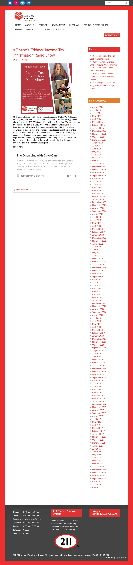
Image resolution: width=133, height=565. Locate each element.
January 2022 (98, 265)
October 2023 (98, 208)
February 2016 (98, 464)
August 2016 (97, 446)
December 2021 (99, 268)
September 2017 (99, 413)
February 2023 (98, 232)
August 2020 (97, 315)
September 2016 (99, 443)
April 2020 (96, 327)
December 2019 (99, 339)
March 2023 (97, 229)
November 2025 (99, 134)
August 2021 (97, 280)
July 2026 (96, 110)
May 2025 (96, 152)
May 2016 (96, 455)
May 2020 (96, 324)
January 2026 (98, 128)
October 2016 (98, 440)
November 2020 (99, 306)
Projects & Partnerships (96, 25)
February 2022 (98, 262)
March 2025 (97, 158)
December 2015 (99, 470)
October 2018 (98, 375)
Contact (43, 25)
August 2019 (97, 351)
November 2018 (99, 372)
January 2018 (98, 401)
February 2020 (98, 333)
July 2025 (96, 146)
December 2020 (99, 303)
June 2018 (96, 387)
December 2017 (99, 404)
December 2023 (99, 202)
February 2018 (98, 398)
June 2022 (96, 250)
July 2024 (96, 182)
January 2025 (98, 164)
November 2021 (99, 271)
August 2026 (97, 107)
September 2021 (99, 277)
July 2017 (96, 419)
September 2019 (99, 348)
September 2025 (99, 140)
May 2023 (96, 223)
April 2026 (96, 119)
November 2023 (99, 205)
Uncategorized (22, 190)
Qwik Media (121, 557)
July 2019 (96, 354)
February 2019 (98, 363)
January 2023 (98, 235)
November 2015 (99, 473)
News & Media (58, 25)
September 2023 (99, 211)
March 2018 (97, 395)
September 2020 (99, 312)
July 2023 (96, 217)
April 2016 (96, 458)
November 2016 (99, 437)
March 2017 (97, 428)
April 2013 (96, 488)
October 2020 (98, 309)
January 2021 (98, 300)
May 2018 (96, 390)
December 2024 (99, 167)
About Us (29, 25)
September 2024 (99, 176)
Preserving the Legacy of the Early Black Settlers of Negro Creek (103, 86)
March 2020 (97, 330)
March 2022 (97, 259)
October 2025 (98, 137)
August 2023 (97, 214)
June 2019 (96, 357)
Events (29, 29)
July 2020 (96, 318)
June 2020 (96, 321)
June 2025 (96, 149)
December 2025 (99, 131)
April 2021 (96, 291)
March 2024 (97, 193)
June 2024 (96, 185)
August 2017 (97, 416)
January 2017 (98, 434)
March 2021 (97, 294)
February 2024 (98, 196)
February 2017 (98, 431)
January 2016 (98, 467)
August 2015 (97, 482)
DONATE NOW (112, 35)
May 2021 (96, 289)
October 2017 (98, 410)
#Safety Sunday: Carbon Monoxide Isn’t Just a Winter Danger (102, 77)
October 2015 (98, 476)
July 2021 (96, 283)
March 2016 (97, 461)
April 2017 (96, 425)
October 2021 (98, 274)
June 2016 (96, 452)
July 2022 (96, 247)
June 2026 (96, 113)
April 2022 (96, 256)
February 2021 (98, 297)
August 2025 (97, 143)
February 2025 (98, 161)
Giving (18, 29)
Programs (74, 25)
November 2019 (99, 342)
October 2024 (98, 173)
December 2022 (99, 238)
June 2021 (96, 286)
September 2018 (99, 378)
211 (38, 29)
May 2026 (96, 116)
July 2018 (96, 384)
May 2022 (96, 253)
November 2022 (99, 241)
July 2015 (96, 485)
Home (18, 25)
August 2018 (97, 381)
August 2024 (97, 179)
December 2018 (99, 369)
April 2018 (96, 392)
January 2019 (98, 366)
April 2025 (96, 155)
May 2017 (96, 422)
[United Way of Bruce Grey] (27, 21)
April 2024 (96, 190)
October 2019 (98, 345)
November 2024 (99, 170)
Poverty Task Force (54, 29)
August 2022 (97, 244)
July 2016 (96, 449)
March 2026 (97, 122)
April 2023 (96, 226)
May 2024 (96, 187)
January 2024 (98, 199)
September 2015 (99, 479)
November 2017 (99, 407)
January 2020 (98, 336)
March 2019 (97, 360)
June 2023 (96, 220)
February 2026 (98, 125)
